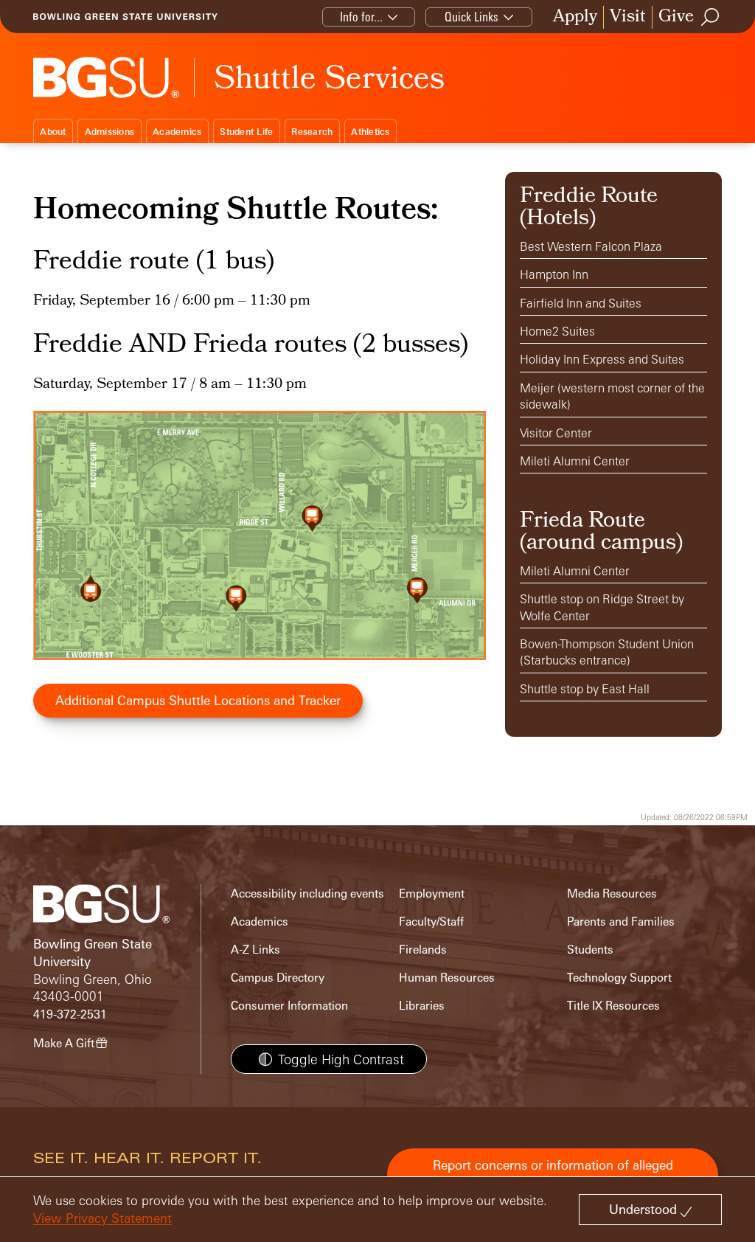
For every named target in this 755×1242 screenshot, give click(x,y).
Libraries (422, 1006)
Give (676, 17)
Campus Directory (277, 978)
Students (590, 950)
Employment (432, 894)
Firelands (423, 950)
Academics (177, 131)
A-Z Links (255, 950)
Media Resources (612, 894)
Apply (575, 17)
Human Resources (447, 978)
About (53, 131)
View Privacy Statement (102, 1218)
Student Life (246, 131)
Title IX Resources (613, 1006)
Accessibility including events (307, 894)
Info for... (361, 16)
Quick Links (471, 16)
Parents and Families (621, 922)
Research (312, 131)
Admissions (110, 131)
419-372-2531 (70, 1014)
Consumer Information (289, 1006)
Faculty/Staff (431, 922)
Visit (628, 17)
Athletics (370, 131)
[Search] (711, 17)
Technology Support (619, 978)
